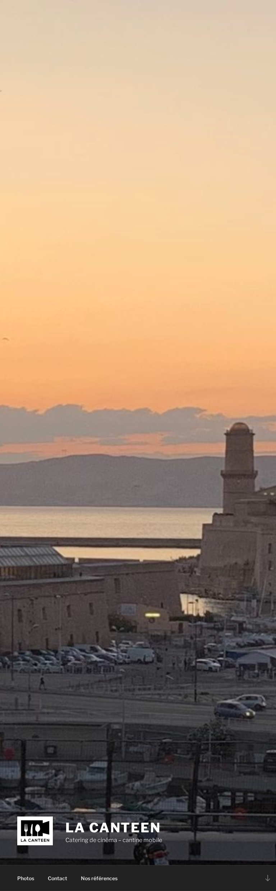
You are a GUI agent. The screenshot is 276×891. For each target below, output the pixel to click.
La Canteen (113, 828)
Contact (57, 878)
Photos (25, 878)
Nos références (99, 878)
